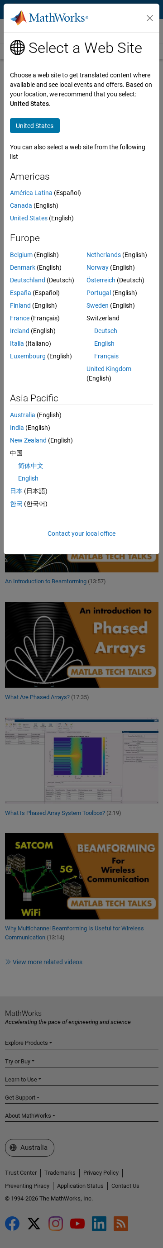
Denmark (22, 267)
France (19, 318)
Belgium (21, 254)
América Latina (31, 192)
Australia (22, 415)
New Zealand (28, 440)
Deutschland (27, 280)
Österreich (100, 280)
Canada (21, 205)
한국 (16, 503)
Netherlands (103, 254)
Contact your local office (81, 533)
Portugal (98, 292)
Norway (97, 267)
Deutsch (105, 330)
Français (106, 356)
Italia (17, 343)
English (104, 343)
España (20, 292)
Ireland (19, 330)
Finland (20, 305)
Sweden (97, 305)
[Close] (150, 18)
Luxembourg (28, 356)
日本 (16, 491)
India (17, 427)
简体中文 (30, 465)
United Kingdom (108, 368)
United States (29, 218)
